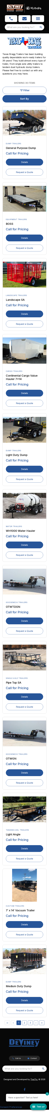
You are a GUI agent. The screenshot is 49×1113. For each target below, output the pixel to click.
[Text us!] (38, 1107)
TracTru (33, 1079)
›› (42, 1022)
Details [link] (24, 162)
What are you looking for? (20, 27)
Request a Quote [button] (24, 172)
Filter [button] (26, 90)
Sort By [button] (24, 98)
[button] (11, 18)
